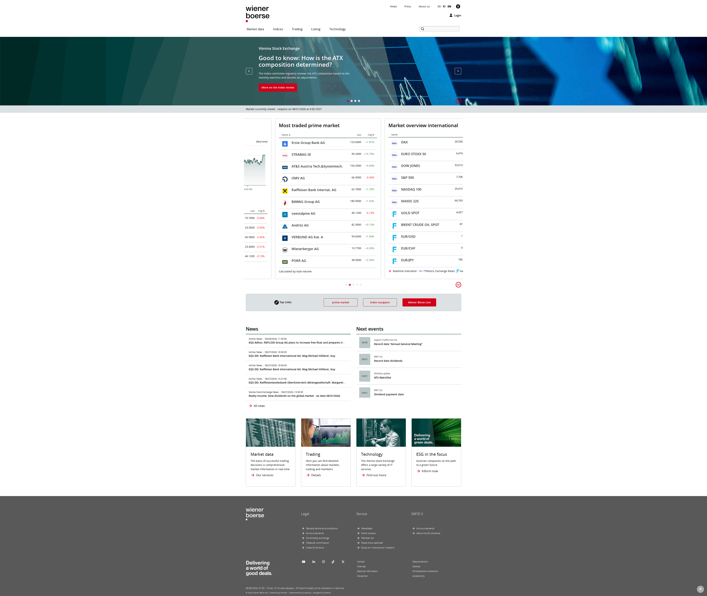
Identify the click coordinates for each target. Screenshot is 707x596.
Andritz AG (270, 225)
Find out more (376, 475)
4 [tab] (359, 101)
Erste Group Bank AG (279, 142)
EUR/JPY (378, 260)
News (393, 6)
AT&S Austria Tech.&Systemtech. (288, 166)
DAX (375, 142)
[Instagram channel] (323, 562)
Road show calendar (372, 542)
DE (439, 6)
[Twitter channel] (343, 562)
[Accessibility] (458, 6)
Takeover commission (317, 542)
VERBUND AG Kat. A (278, 237)
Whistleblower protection (425, 571)
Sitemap (361, 566)
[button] (249, 71)
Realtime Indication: (376, 271)
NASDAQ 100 (382, 189)
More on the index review (278, 87)
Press (407, 6)
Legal (305, 513)
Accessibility (418, 576)
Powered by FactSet (278, 592)
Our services (264, 475)
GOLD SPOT (381, 213)
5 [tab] (361, 285)
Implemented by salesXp (300, 592)
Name (256, 134)
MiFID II (417, 513)
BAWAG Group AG (276, 201)
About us (424, 6)
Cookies (416, 566)
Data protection (420, 561)
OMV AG (269, 178)
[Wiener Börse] (257, 13)
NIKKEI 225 (380, 201)
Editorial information (367, 571)
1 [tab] (348, 101)
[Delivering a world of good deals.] (259, 567)
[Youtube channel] (303, 562)
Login (457, 15)
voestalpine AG (274, 213)
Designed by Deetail (322, 592)
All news (259, 406)
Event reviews (368, 533)
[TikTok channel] (333, 562)
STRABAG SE (272, 154)
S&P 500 (378, 177)
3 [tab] (355, 101)
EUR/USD (379, 236)
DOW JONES (381, 165)
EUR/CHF (379, 248)
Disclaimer (362, 576)
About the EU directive (428, 533)
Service (361, 513)
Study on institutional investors (377, 547)
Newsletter (366, 528)
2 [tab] (352, 101)
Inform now (430, 471)
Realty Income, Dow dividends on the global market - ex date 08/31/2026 (294, 396)
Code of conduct (315, 547)
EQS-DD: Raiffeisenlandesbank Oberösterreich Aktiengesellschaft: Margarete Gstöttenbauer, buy (309, 382)
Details (316, 475)
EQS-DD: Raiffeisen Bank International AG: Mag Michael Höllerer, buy (292, 356)
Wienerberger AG (276, 249)
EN (449, 6)
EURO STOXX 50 (384, 154)
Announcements (315, 533)
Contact (361, 561)
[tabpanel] (353, 71)
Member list (367, 538)
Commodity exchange (317, 538)
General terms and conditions (322, 528)
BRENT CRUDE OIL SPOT (391, 224)
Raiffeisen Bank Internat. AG (284, 190)
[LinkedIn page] (313, 562)
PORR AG (269, 260)
